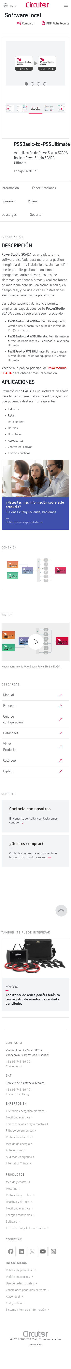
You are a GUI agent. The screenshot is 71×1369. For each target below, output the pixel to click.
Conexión (8, 201)
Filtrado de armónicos (20, 1130)
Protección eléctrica (18, 1137)
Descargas (9, 214)
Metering (12, 1188)
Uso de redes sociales (20, 1283)
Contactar (12, 1066)
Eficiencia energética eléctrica (25, 1111)
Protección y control (19, 1195)
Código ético (14, 1303)
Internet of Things (17, 1163)
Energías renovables (19, 1215)
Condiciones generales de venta (26, 1290)
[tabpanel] (35, 108)
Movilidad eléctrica (18, 1117)
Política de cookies (18, 1277)
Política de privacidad (20, 1270)
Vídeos (32, 201)
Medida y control (17, 1182)
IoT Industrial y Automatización (26, 1228)
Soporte (35, 214)
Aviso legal (13, 1296)
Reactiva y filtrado (18, 1202)
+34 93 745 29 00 (18, 1061)
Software (12, 1221)
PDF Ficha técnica (57, 23)
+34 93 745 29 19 (18, 1089)
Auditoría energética (19, 1157)
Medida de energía (18, 1144)
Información (10, 188)
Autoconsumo (14, 1150)
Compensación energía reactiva (26, 1124)
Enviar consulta (16, 1094)
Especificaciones (44, 188)
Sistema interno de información (26, 1309)
